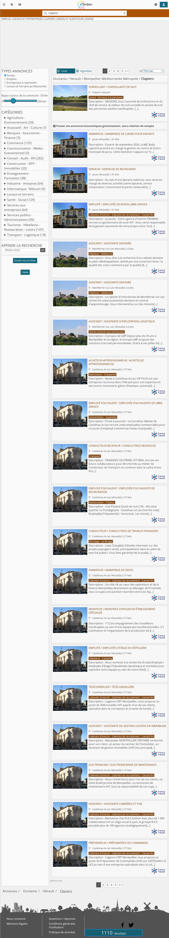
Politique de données (62, 932)
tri (141, 71)
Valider (25, 272)
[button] (25, 262)
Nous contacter (16, 919)
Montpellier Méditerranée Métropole (111, 78)
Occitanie (60, 78)
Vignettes (84, 71)
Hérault (75, 78)
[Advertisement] (84, 44)
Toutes (11, 75)
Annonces (10, 891)
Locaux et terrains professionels (27, 86)
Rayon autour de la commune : (20, 95)
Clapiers (66, 891)
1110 (113, 932)
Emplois (12, 79)
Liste (62, 71)
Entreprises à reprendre (22, 82)
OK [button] (43, 250)
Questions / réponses (62, 919)
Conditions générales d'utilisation (62, 925)
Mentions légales (17, 923)
